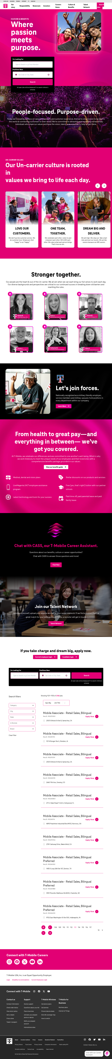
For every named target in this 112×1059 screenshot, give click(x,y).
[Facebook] (17, 961)
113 (75, 927)
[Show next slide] (104, 185)
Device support (28, 1004)
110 (64, 927)
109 (60, 927)
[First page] (43, 927)
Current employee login (43, 657)
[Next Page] (43, 933)
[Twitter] (24, 961)
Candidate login (68, 657)
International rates (29, 1027)
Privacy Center (38, 1044)
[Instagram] (9, 961)
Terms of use (30, 1049)
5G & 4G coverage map (48, 1015)
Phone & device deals (47, 1011)
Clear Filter (12, 735)
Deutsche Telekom (50, 1040)
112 (71, 927)
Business (12, 1)
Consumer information (51, 1044)
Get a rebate (10, 1015)
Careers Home (58, 6)
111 (68, 927)
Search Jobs (100, 6)
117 (90, 927)
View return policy (12, 1011)
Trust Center (28, 1044)
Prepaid (18, 1)
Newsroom (36, 6)
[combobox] (32, 74)
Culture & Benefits (71, 6)
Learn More (62, 406)
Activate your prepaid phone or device (30, 1016)
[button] (22, 705)
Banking (33, 1)
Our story (13, 6)
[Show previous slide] (97, 185)
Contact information (13, 1004)
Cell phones (44, 1008)
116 (87, 927)
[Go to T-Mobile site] (5, 6)
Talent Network (86, 6)
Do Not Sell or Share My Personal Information (26, 1054)
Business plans (63, 1007)
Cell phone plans (46, 1004)
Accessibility (40, 1049)
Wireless (6, 1)
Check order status (12, 1008)
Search (32, 82)
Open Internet (49, 1049)
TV (28, 1)
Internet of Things (64, 1011)
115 (83, 927)
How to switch (45, 1018)
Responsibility (25, 6)
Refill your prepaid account (29, 1022)
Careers (40, 1040)
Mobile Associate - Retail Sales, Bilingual (67, 713)
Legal (8, 980)
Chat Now (56, 565)
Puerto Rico (60, 1040)
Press (34, 1040)
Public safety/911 (63, 1044)
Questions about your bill (31, 1008)
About (16, 1040)
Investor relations (25, 1040)
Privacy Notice (19, 1044)
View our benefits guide (54, 467)
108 (55, 927)
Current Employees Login (39, 980)
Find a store (10, 1018)
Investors (46, 6)
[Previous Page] (50, 927)
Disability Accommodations (20, 980)
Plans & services (29, 1011)
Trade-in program (12, 1022)
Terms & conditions (20, 1049)
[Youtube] (32, 961)
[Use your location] (48, 75)
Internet (24, 1)
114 (79, 927)
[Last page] (50, 933)
